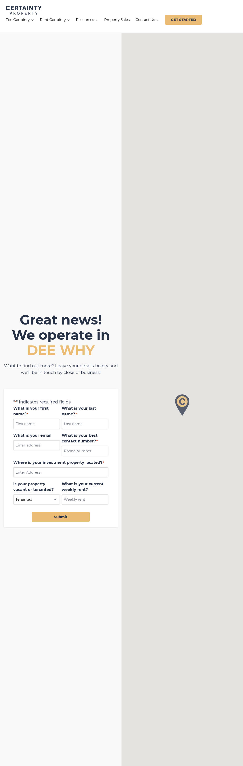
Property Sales (117, 19)
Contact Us (146, 19)
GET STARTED (183, 19)
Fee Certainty (18, 19)
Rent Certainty (53, 19)
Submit (61, 516)
